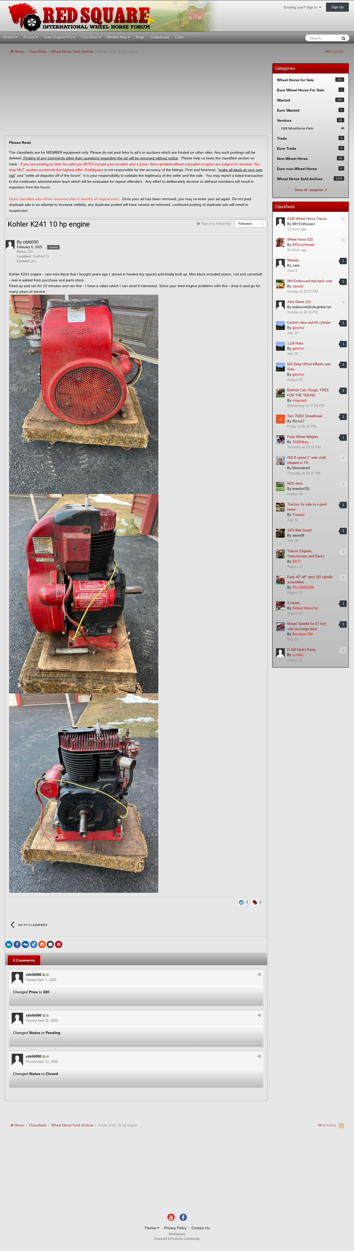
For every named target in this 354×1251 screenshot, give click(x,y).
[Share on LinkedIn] (8, 944)
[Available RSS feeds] (341, 1125)
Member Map (117, 37)
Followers (245, 224)
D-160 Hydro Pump (301, 650)
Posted (41, 980)
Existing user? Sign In (301, 7)
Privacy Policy (175, 1228)
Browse (9, 37)
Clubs (179, 37)
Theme (150, 1228)
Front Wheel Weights (302, 437)
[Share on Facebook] (17, 944)
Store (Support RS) (58, 37)
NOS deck (295, 483)
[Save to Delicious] (33, 944)
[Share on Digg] (25, 944)
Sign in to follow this (216, 224)
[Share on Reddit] (42, 944)
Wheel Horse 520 (300, 239)
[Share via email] (50, 944)
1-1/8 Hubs (295, 343)
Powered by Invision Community (177, 1239)
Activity (29, 37)
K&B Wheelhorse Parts (312, 128)
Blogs (140, 37)
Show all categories (310, 190)
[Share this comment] (259, 974)
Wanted (293, 260)
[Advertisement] (99, 97)
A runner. (293, 603)
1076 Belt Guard (299, 530)
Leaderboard (160, 37)
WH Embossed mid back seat (309, 281)
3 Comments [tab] (24, 960)
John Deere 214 (299, 302)
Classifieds (90, 37)
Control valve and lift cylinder (309, 322)
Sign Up (337, 7)
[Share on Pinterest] (58, 944)
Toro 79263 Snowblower (305, 416)
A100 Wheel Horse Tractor (307, 219)
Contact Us (201, 1228)
